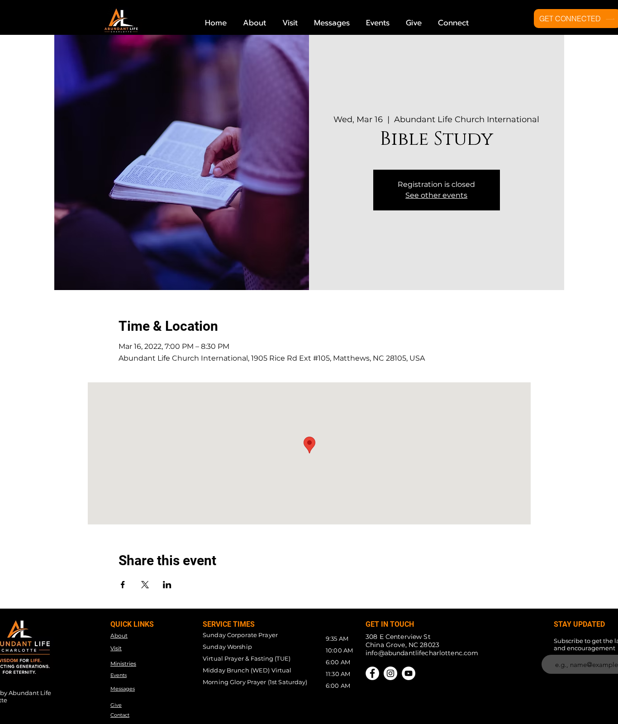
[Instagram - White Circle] (390, 673)
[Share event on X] (145, 584)
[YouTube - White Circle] (408, 673)
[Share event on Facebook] (123, 584)
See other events (436, 195)
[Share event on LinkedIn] (167, 584)
